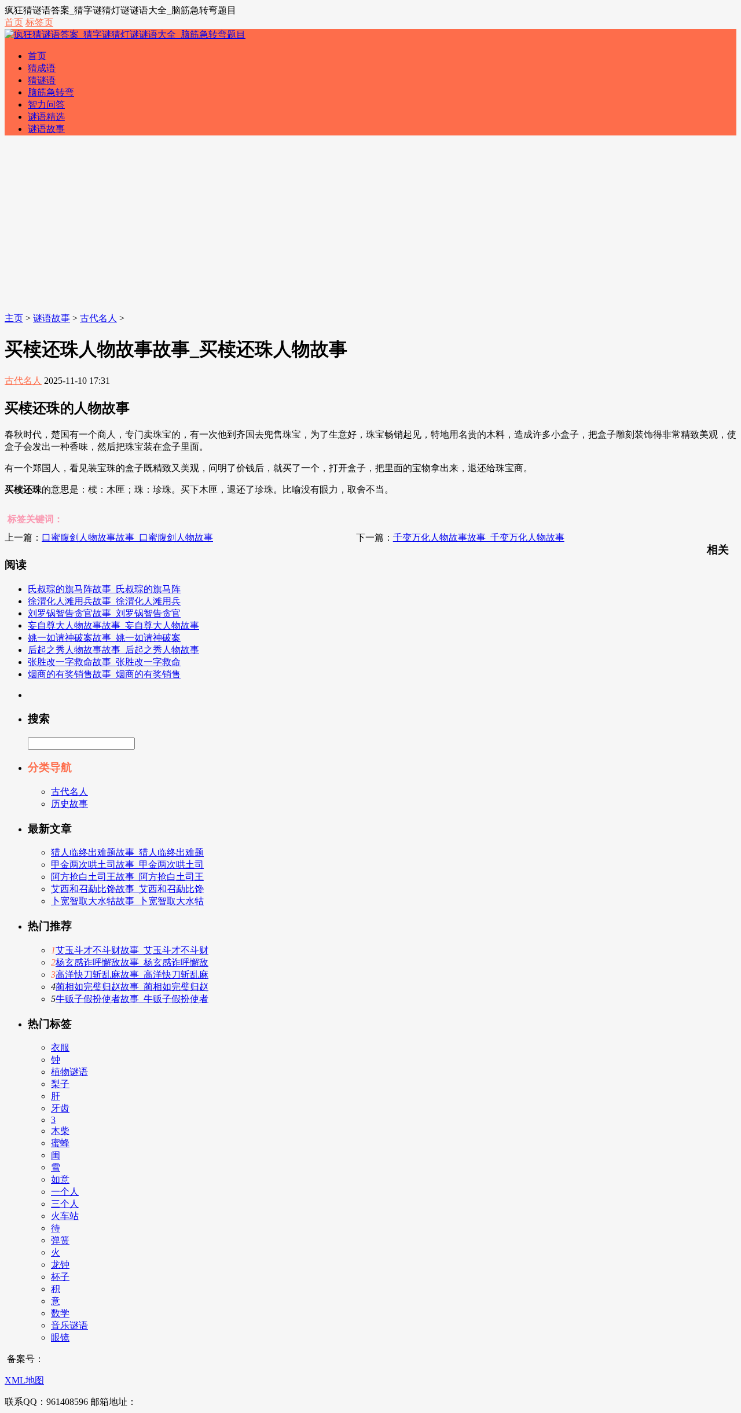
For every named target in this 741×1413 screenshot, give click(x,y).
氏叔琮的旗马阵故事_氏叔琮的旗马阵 (104, 589)
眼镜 (60, 1337)
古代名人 (98, 318)
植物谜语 (69, 1072)
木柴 (60, 1131)
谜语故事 (46, 129)
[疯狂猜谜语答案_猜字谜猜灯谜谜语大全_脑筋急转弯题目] (125, 34)
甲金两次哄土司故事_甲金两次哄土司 (127, 864)
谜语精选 (46, 117)
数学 (60, 1313)
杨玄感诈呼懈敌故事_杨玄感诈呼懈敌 (132, 962)
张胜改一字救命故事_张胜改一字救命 (104, 662)
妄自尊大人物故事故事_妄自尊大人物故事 (113, 625)
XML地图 (24, 1380)
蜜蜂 (60, 1143)
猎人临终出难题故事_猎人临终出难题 (127, 852)
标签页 (39, 22)
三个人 (65, 1204)
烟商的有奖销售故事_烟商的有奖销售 (104, 674)
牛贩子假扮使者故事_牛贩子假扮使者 (132, 999)
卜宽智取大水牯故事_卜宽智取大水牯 (127, 901)
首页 (14, 22)
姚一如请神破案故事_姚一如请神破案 (104, 638)
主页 (14, 318)
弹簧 (60, 1240)
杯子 (60, 1277)
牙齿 (60, 1108)
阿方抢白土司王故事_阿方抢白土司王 (127, 877)
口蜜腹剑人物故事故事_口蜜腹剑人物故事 (127, 537)
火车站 (65, 1216)
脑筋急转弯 (51, 92)
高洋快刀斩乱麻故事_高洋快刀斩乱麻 (132, 974)
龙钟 (60, 1264)
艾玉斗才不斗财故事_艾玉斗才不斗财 (132, 950)
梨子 (60, 1084)
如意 (60, 1179)
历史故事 (69, 804)
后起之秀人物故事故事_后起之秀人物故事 (113, 650)
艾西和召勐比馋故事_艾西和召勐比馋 (127, 889)
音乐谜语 (69, 1325)
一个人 (65, 1192)
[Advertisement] (370, 226)
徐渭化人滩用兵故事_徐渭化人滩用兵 (104, 601)
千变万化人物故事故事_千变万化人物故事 (478, 537)
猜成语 (42, 68)
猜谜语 (42, 80)
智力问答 (46, 104)
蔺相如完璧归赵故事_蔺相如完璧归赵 (132, 987)
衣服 (60, 1047)
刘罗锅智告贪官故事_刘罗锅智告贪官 (104, 613)
